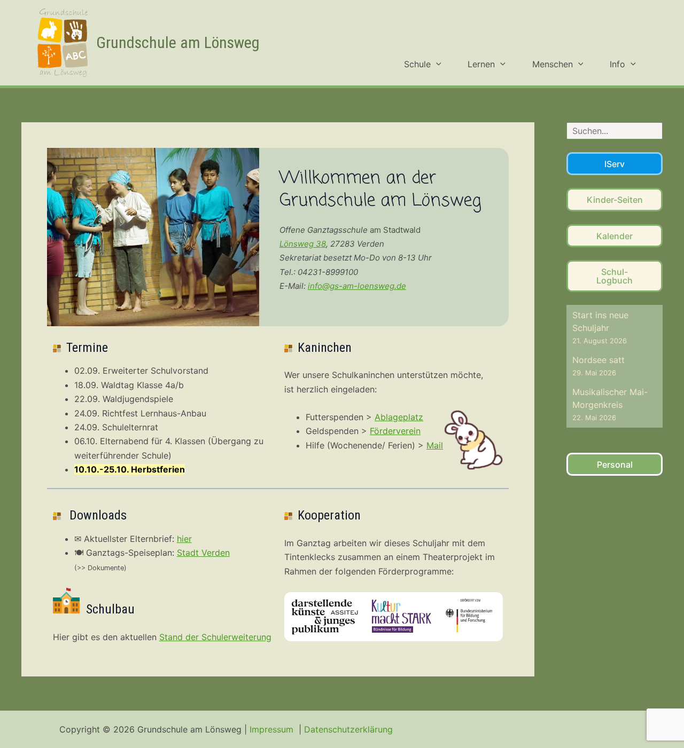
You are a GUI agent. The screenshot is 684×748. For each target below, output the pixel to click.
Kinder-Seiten (615, 199)
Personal (615, 464)
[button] (436, 64)
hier (184, 538)
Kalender (614, 236)
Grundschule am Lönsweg (178, 42)
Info (617, 64)
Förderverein (395, 431)
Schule (417, 64)
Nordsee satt (598, 360)
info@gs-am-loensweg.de (357, 286)
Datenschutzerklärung (348, 729)
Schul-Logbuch (614, 276)
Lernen (481, 64)
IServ (614, 164)
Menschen (552, 64)
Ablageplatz (399, 417)
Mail (434, 445)
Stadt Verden (203, 552)
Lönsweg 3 (300, 244)
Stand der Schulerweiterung (215, 637)
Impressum (273, 729)
